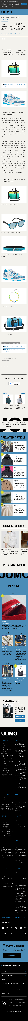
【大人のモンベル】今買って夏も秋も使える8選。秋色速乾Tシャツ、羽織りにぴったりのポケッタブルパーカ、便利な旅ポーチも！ (19, 474)
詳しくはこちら (24, 3)
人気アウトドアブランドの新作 (19, 470)
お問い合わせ (17, 989)
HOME (2, 422)
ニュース (17, 443)
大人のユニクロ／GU (7, 623)
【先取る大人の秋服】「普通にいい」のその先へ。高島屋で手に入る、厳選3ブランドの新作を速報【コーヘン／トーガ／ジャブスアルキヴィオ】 (19, 447)
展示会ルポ (18, 649)
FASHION (8, 422)
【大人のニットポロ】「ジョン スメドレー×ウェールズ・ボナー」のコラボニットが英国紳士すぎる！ (19, 485)
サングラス (11, 33)
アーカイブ (5, 19)
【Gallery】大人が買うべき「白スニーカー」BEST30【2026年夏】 (7, 653)
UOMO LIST (11, 549)
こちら (15, 1006)
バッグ (3, 33)
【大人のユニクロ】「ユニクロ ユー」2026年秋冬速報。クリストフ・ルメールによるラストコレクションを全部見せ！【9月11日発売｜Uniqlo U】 (14, 627)
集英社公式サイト (5, 989)
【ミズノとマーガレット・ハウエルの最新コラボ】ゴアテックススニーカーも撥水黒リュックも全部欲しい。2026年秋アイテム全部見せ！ (19, 498)
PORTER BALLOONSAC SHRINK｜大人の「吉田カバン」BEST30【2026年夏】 (17, 553)
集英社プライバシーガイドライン (7, 991)
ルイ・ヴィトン (5, 34)
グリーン (21, 33)
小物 (6, 33)
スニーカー (16, 33)
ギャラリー (5, 649)
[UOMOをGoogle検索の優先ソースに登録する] (14, 383)
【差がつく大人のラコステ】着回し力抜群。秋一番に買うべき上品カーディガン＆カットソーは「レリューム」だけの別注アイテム (19, 510)
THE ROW (17, 683)
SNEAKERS (4, 647)
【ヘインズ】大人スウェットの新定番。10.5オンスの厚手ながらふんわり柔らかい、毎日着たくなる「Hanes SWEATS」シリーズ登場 (19, 460)
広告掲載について (5, 993)
